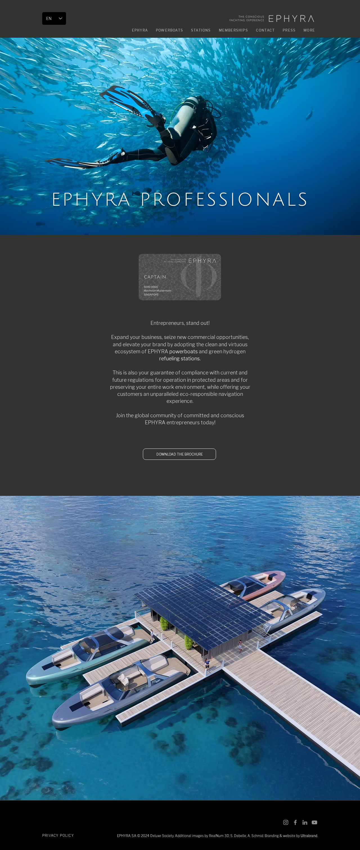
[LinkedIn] (305, 822)
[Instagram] (285, 822)
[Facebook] (295, 822)
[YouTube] (314, 822)
